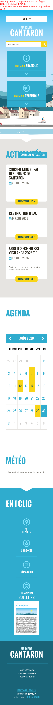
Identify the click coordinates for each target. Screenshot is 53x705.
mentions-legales (26, 690)
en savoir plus (26, 201)
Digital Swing (33, 697)
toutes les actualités (31, 155)
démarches (27, 572)
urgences (26, 550)
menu (26, 19)
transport (27, 593)
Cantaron (26, 32)
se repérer (26, 530)
